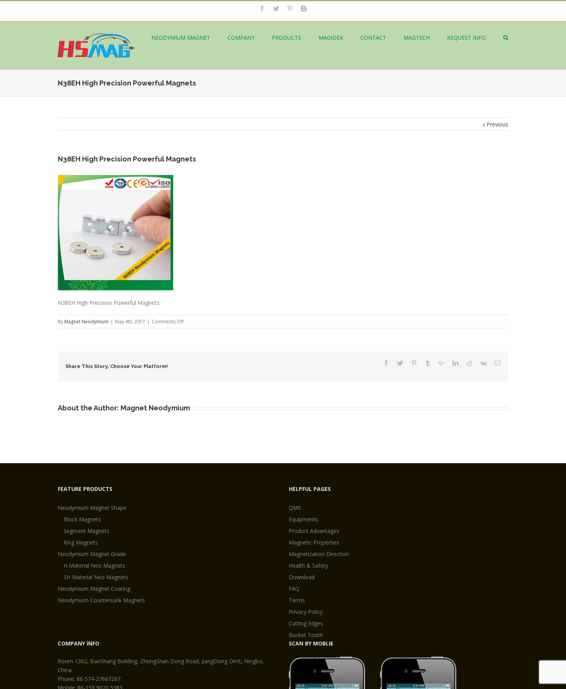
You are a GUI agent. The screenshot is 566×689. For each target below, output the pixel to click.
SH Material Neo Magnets (96, 577)
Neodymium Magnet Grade (92, 554)
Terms (297, 600)
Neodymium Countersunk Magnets (101, 600)
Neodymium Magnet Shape (92, 507)
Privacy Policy (306, 611)
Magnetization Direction (319, 554)
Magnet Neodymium (86, 321)
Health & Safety (308, 565)
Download (302, 577)
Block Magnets (82, 519)
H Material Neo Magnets (94, 565)
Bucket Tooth (306, 635)
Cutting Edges (306, 623)
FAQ (294, 588)
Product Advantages (314, 530)
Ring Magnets (81, 542)
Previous (497, 124)
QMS (295, 507)
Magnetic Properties (314, 542)
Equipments (303, 519)
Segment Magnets (86, 530)
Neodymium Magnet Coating (94, 588)
